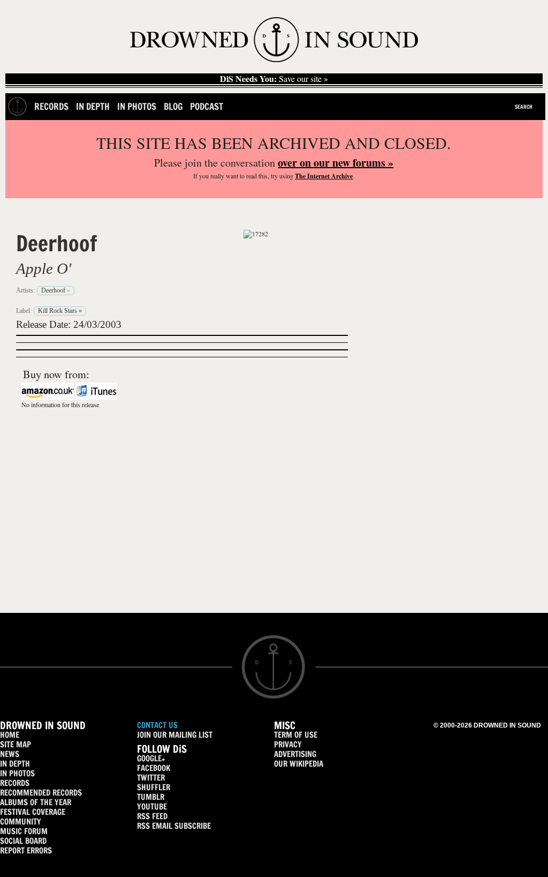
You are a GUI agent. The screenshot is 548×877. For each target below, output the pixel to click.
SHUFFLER (153, 787)
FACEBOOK (153, 768)
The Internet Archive (324, 176)
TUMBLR (150, 797)
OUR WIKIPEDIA (298, 763)
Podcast (206, 106)
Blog (173, 106)
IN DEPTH (15, 763)
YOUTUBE (152, 806)
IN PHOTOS (17, 773)
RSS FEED (152, 816)
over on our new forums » (335, 162)
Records (51, 106)
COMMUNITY (20, 821)
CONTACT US (157, 725)
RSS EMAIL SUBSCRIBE (174, 825)
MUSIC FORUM (24, 831)
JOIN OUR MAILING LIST (174, 734)
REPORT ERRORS (26, 850)
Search (523, 106)
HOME (9, 734)
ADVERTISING (295, 754)
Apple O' (43, 268)
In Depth (93, 106)
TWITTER (151, 777)
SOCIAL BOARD (23, 840)
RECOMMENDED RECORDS (41, 792)
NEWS (9, 754)
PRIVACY (288, 744)
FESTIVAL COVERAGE (32, 812)
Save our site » (274, 78)
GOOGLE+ (151, 758)
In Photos (136, 106)
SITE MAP (15, 744)
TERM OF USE (295, 734)
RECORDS (14, 783)
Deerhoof (56, 243)
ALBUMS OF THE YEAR (35, 802)
